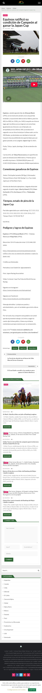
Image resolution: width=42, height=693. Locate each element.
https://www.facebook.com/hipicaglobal (16, 299)
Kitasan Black (32, 348)
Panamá (6, 614)
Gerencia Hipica (9, 599)
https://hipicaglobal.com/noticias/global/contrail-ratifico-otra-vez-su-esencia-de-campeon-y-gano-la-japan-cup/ (20, 253)
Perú (5, 618)
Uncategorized (8, 630)
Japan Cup (22, 348)
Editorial (6, 591)
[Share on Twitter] (18, 61)
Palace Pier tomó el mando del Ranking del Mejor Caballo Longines (19, 501)
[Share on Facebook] (13, 61)
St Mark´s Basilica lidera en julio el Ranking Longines (20, 414)
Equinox (15, 348)
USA (5, 633)
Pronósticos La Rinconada (12, 622)
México (6, 610)
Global (5, 15)
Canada (6, 584)
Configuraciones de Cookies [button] (16, 690)
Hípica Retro (8, 607)
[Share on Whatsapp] (28, 61)
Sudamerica (7, 626)
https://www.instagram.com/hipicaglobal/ (17, 290)
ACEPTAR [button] (32, 690)
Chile (5, 588)
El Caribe (6, 595)
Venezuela (7, 637)
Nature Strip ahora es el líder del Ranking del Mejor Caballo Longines (19, 472)
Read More (7, 427)
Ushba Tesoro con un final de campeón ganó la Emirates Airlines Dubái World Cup (21, 442)
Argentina (7, 580)
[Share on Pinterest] (23, 61)
